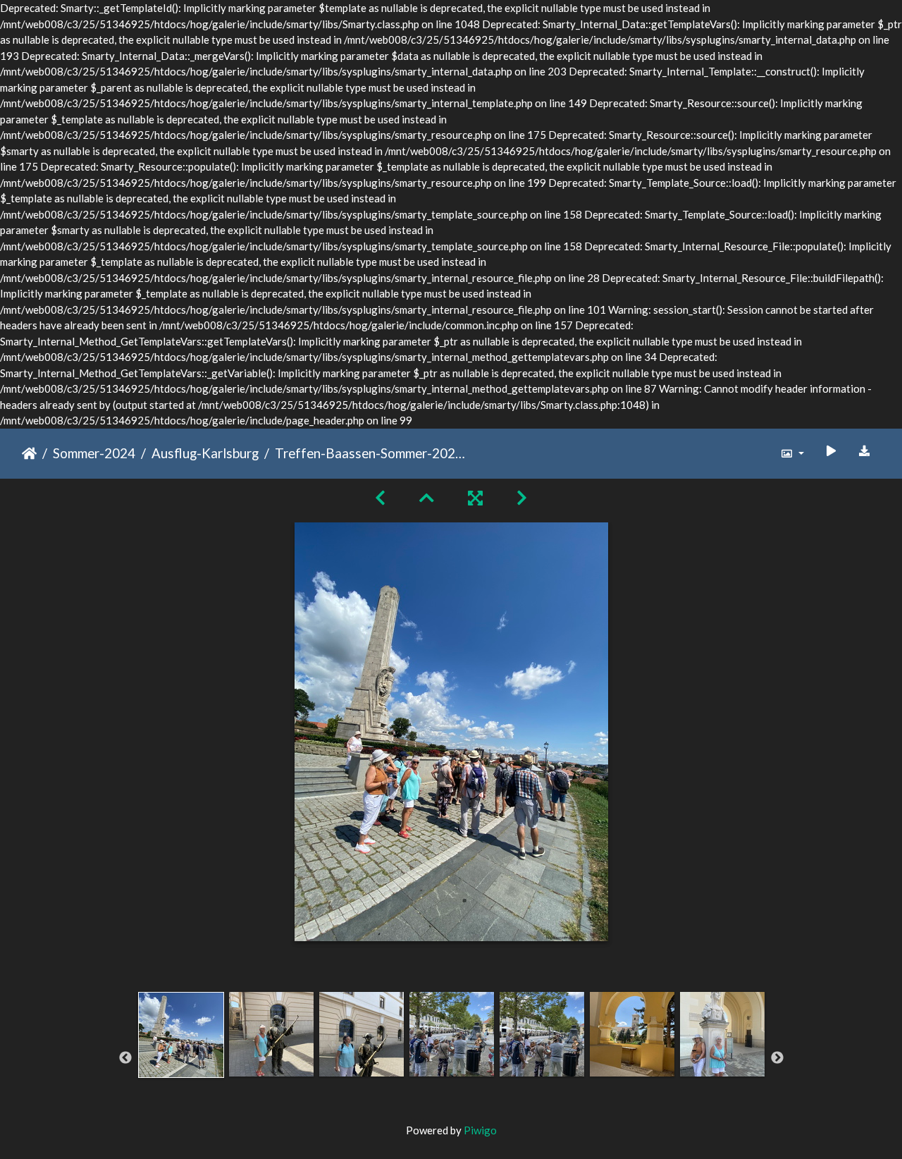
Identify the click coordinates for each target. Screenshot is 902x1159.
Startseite (29, 453)
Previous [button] (125, 1058)
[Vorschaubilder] (426, 497)
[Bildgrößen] (792, 453)
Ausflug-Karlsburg (205, 453)
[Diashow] (830, 451)
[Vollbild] (475, 497)
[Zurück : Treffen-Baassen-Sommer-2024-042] (380, 497)
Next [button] (777, 1058)
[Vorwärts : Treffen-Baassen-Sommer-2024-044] (522, 497)
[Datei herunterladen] (864, 451)
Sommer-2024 (94, 453)
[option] (181, 1055)
